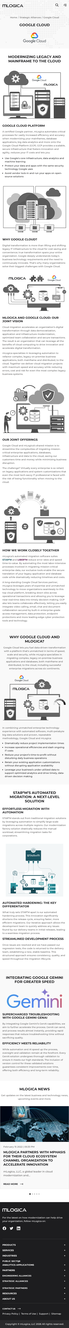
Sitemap (56, 1313)
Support (43, 1313)
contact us (9, 1309)
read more (10, 1184)
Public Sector (11, 1261)
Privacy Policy (10, 1313)
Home (13, 17)
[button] (30, 1194)
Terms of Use (28, 1313)
